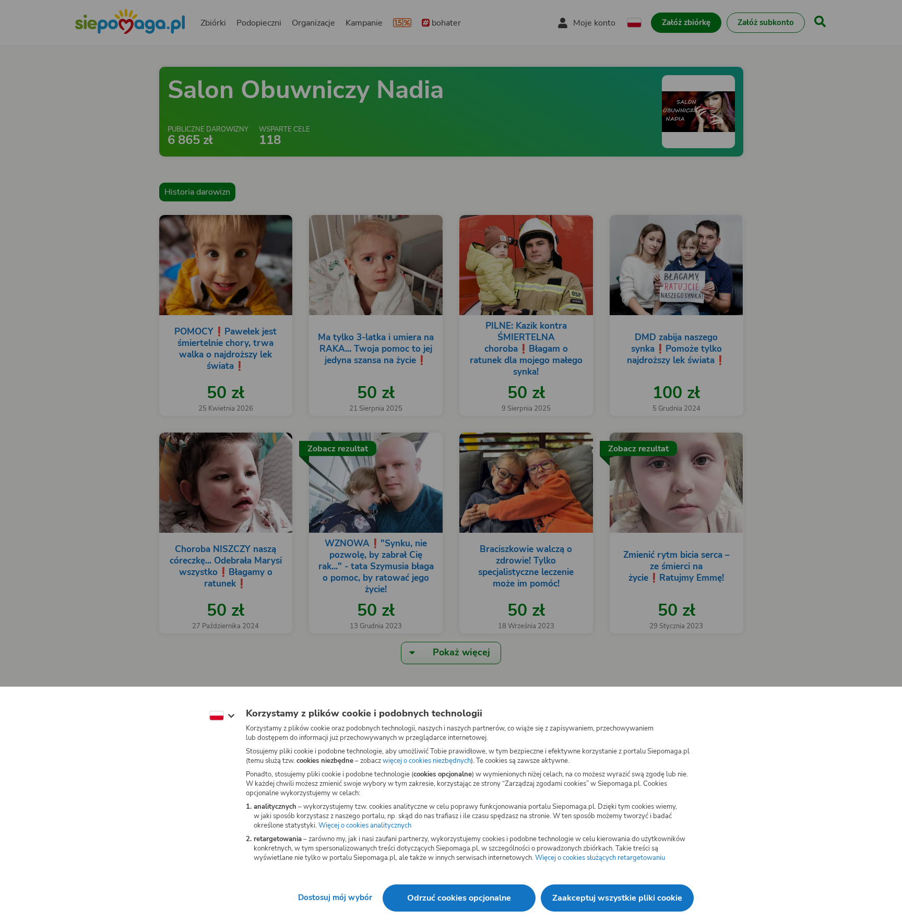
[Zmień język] (221, 716)
